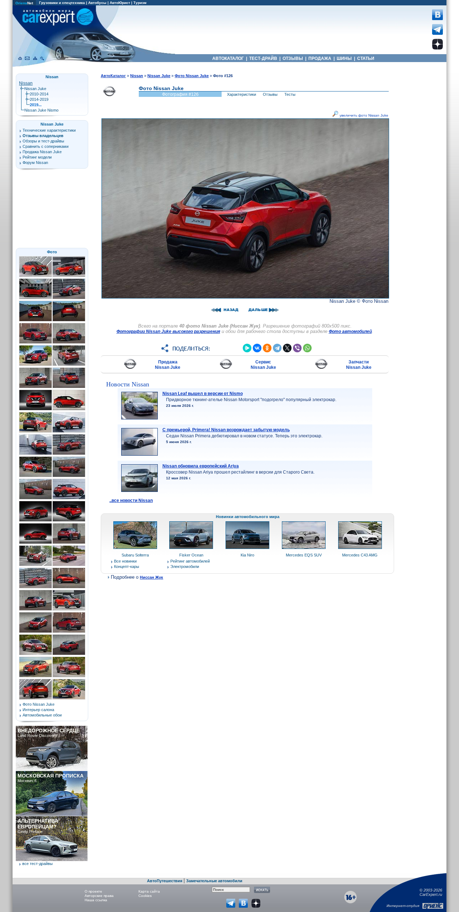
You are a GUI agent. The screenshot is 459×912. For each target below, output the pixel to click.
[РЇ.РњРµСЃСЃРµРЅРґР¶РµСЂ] (247, 348)
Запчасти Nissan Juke (359, 364)
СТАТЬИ (365, 58)
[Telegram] (277, 348)
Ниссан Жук (151, 577)
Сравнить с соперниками (45, 146)
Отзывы (270, 94)
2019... (36, 105)
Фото (52, 252)
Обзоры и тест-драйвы (43, 141)
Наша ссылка (96, 900)
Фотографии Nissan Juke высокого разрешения (168, 331)
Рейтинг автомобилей (190, 561)
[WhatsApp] (307, 348)
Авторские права (99, 896)
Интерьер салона (38, 709)
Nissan (26, 83)
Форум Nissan (35, 162)
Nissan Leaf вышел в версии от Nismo (202, 393)
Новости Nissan (127, 384)
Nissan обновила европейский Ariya (200, 466)
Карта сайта (149, 891)
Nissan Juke (35, 88)
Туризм (139, 3)
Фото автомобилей (350, 331)
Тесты (289, 94)
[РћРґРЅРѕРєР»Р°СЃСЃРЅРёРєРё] (267, 348)
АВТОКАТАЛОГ (228, 58)
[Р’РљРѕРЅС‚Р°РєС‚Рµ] (257, 348)
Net (24, 3)
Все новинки (125, 561)
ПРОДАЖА (319, 58)
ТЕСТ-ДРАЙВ (263, 58)
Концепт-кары (126, 566)
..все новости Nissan (131, 500)
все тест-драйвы (37, 863)
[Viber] (297, 348)
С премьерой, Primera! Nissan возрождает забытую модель (226, 429)
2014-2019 (39, 99)
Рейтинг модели (37, 157)
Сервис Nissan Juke (263, 364)
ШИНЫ (344, 58)
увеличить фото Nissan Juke (363, 115)
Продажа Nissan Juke (167, 364)
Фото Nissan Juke (39, 704)
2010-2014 (39, 94)
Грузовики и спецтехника (62, 3)
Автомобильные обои (42, 715)
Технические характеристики (49, 130)
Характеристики (241, 94)
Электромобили (184, 566)
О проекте (93, 891)
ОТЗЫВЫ (292, 58)
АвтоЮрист (120, 3)
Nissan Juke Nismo (41, 110)
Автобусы (97, 3)
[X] (287, 348)
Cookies (145, 896)
